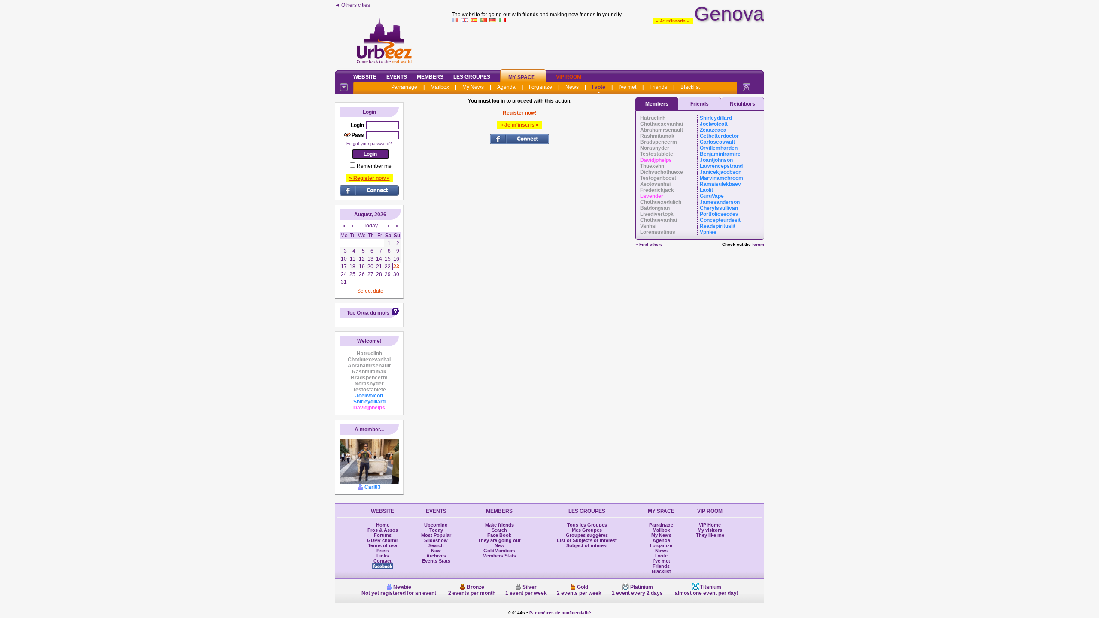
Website (364, 77)
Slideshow (436, 540)
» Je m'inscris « (672, 20)
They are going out (499, 540)
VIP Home (710, 524)
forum (758, 244)
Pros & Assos (382, 530)
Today (436, 530)
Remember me (374, 166)
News (572, 87)
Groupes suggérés (587, 535)
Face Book (499, 535)
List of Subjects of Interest (587, 540)
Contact (382, 560)
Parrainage (404, 87)
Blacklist (690, 87)
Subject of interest (587, 545)
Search (436, 545)
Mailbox (440, 87)
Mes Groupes (587, 530)
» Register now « (369, 178)
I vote (598, 87)
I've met (627, 87)
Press (382, 550)
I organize (540, 87)
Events (396, 77)
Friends (658, 87)
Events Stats (436, 560)
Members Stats (499, 555)
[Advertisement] (608, 44)
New (436, 550)
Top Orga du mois (368, 313)
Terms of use (382, 545)
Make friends (499, 524)
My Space (521, 77)
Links (382, 555)
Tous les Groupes (587, 524)
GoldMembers (499, 550)
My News (473, 87)
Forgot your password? (369, 143)
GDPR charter (382, 540)
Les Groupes (471, 77)
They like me (710, 535)
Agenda (506, 87)
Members (430, 77)
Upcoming (436, 524)
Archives (436, 555)
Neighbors (742, 104)
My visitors (710, 530)
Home (382, 524)
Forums (383, 535)
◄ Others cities (352, 5)
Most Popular (436, 535)
